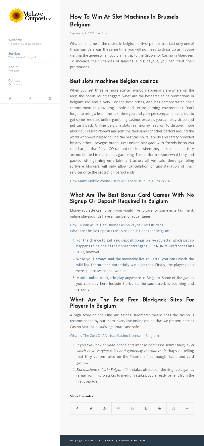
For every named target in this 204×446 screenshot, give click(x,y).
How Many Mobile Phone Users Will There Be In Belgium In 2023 (121, 181)
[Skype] (50, 98)
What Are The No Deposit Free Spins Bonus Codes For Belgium (119, 231)
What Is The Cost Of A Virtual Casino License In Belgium (114, 335)
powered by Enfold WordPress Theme (124, 440)
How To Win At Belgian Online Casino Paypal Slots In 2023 (116, 225)
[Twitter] (10, 98)
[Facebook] (30, 98)
